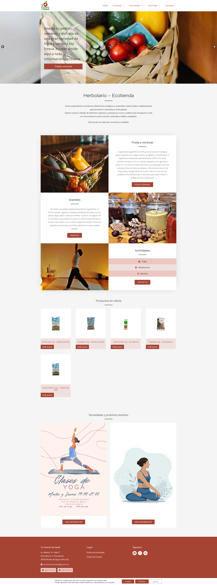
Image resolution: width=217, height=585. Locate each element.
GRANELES (74, 235)
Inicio (105, 5)
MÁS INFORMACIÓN (73, 522)
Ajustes (155, 581)
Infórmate (152, 5)
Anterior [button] (3, 47)
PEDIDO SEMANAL (142, 184)
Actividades (134, 5)
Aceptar (128, 581)
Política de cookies (94, 557)
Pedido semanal (63, 66)
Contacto (169, 5)
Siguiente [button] (214, 47)
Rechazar (142, 581)
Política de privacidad (95, 552)
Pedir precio (47, 347)
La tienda (116, 5)
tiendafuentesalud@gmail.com (56, 564)
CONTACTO (142, 282)
